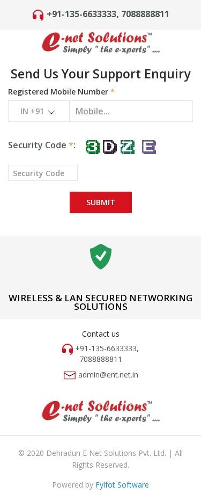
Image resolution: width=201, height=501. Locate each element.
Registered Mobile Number (61, 91)
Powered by (73, 485)
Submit (100, 202)
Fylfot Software (122, 485)
